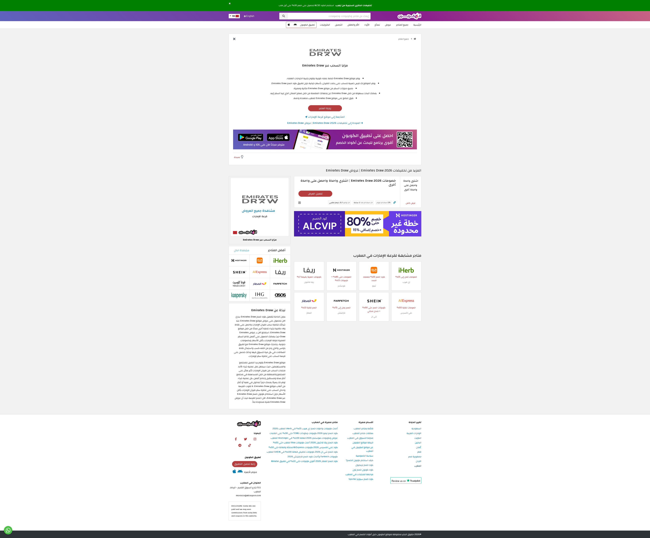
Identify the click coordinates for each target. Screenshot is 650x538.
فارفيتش (341, 313)
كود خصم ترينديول (364, 465)
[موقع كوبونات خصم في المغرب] (415, 39)
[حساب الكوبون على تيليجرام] (240, 445)
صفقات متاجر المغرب (362, 433)
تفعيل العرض (315, 193)
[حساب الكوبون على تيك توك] (249, 445)
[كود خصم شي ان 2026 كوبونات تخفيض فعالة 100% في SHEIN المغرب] (373, 301)
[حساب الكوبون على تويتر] (245, 439)
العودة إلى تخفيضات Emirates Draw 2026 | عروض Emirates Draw (324, 123)
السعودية (416, 429)
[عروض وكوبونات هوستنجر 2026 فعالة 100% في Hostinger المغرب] (341, 270)
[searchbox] (329, 16)
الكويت (417, 438)
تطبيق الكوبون (307, 25)
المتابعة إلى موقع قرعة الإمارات (326, 117)
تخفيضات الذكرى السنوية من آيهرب (353, 5)
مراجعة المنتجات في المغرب (359, 474)
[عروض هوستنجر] (357, 223)
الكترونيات (325, 25)
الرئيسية (417, 25)
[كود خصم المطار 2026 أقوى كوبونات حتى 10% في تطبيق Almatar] (309, 301)
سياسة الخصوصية (364, 456)
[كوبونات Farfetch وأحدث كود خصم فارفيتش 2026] (341, 301)
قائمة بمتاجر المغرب (363, 429)
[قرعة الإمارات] (325, 52)
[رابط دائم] (394, 202)
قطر (419, 452)
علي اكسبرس (406, 313)
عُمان (418, 447)
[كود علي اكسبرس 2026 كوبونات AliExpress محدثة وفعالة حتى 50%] (406, 301)
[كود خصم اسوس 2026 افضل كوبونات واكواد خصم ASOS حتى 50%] (280, 295)
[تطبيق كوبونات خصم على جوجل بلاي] (295, 25)
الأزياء (367, 25)
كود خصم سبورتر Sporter (361, 479)
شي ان (374, 316)
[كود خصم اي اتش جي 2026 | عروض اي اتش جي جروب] (259, 295)
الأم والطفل (353, 25)
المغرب (417, 466)
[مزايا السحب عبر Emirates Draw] (259, 207)
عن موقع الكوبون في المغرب (362, 449)
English (250, 16)
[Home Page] (409, 16)
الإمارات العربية (414, 433)
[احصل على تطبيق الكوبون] (325, 140)
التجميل (338, 25)
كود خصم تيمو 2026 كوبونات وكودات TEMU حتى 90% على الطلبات (303, 433)
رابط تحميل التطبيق (244, 464)
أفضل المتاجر (276, 250)
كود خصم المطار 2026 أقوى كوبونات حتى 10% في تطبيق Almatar (304, 461)
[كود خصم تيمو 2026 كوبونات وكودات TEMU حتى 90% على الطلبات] (373, 270)
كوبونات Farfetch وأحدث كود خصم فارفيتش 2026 (313, 457)
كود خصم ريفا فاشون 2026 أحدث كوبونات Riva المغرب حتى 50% (305, 443)
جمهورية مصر (414, 457)
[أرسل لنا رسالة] (8, 530)
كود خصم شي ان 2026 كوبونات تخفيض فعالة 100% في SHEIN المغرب (302, 452)
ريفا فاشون (309, 282)
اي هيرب (406, 282)
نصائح (377, 25)
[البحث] (283, 16)
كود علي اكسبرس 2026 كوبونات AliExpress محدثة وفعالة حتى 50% (303, 447)
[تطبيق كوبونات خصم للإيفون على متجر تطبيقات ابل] (289, 25)
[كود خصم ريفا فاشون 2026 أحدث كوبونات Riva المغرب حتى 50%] (309, 270)
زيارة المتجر (325, 108)
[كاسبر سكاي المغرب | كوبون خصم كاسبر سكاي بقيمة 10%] (239, 295)
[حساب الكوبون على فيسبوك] (236, 439)
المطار (309, 313)
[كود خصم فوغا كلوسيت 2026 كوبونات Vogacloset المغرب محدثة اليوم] (239, 283)
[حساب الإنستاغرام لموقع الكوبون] (255, 439)
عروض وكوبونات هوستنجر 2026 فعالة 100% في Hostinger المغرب (304, 438)
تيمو (374, 286)
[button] (230, 4)
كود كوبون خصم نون (363, 470)
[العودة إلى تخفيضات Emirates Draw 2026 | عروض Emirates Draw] (234, 39)
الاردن (418, 461)
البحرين (418, 443)
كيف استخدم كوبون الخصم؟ (359, 460)
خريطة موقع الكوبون (363, 443)
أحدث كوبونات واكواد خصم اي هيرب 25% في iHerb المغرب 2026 (305, 429)
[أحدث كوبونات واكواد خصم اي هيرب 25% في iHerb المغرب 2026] (406, 270)
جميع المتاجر (402, 25)
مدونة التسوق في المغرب (360, 438)
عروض (388, 25)
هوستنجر (341, 286)
